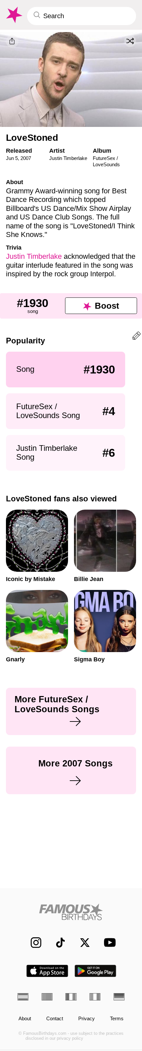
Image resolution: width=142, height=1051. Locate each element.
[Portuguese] (47, 996)
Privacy (86, 1018)
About (24, 1018)
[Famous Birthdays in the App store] (47, 971)
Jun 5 (12, 158)
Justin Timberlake (68, 158)
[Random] (130, 41)
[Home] (71, 911)
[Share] (12, 41)
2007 (25, 158)
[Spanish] (23, 996)
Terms (117, 1018)
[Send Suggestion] (136, 337)
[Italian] (94, 996)
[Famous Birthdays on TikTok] (57, 943)
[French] (70, 996)
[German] (119, 996)
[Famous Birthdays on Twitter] (81, 943)
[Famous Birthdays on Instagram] (32, 943)
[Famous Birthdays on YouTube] (108, 942)
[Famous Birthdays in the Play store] (96, 971)
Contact (54, 1018)
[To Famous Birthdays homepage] (13, 15)
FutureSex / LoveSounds (106, 161)
